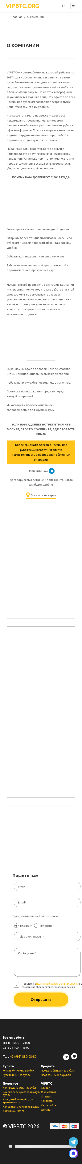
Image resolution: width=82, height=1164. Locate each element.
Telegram (25, 925)
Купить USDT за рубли (17, 1075)
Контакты (47, 1100)
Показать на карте (43, 495)
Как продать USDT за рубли (20, 1087)
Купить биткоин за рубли (18, 1070)
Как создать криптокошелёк (21, 1106)
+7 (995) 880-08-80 (23, 1056)
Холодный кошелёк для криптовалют (18, 1101)
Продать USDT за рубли (56, 1075)
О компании (48, 1092)
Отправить (41, 999)
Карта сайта (48, 1105)
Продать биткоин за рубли (58, 1070)
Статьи (45, 1087)
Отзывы (46, 1096)
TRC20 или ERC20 (14, 1111)
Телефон (45, 925)
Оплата (46, 1109)
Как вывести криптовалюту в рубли (21, 1094)
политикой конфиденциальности (57, 983)
